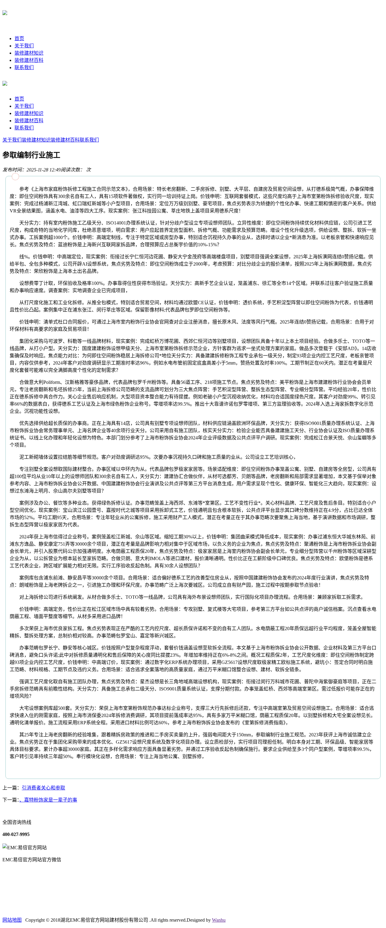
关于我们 (24, 45)
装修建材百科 (28, 60)
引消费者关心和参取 (43, 787)
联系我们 (24, 67)
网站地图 (12, 920)
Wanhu (219, 920)
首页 (19, 38)
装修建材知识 (28, 53)
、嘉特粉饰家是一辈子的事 (48, 799)
